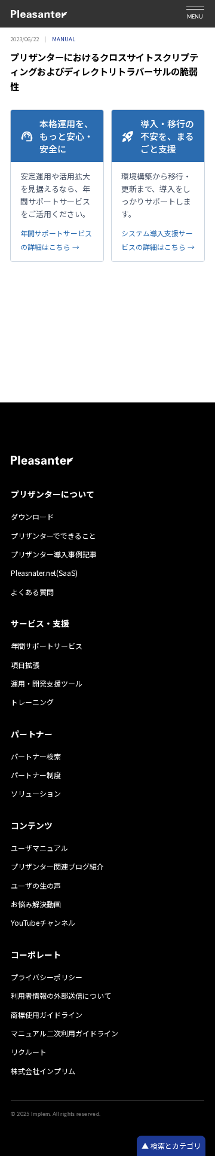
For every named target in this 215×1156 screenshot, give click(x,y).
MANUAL (63, 39)
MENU (195, 17)
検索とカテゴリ (175, 1145)
